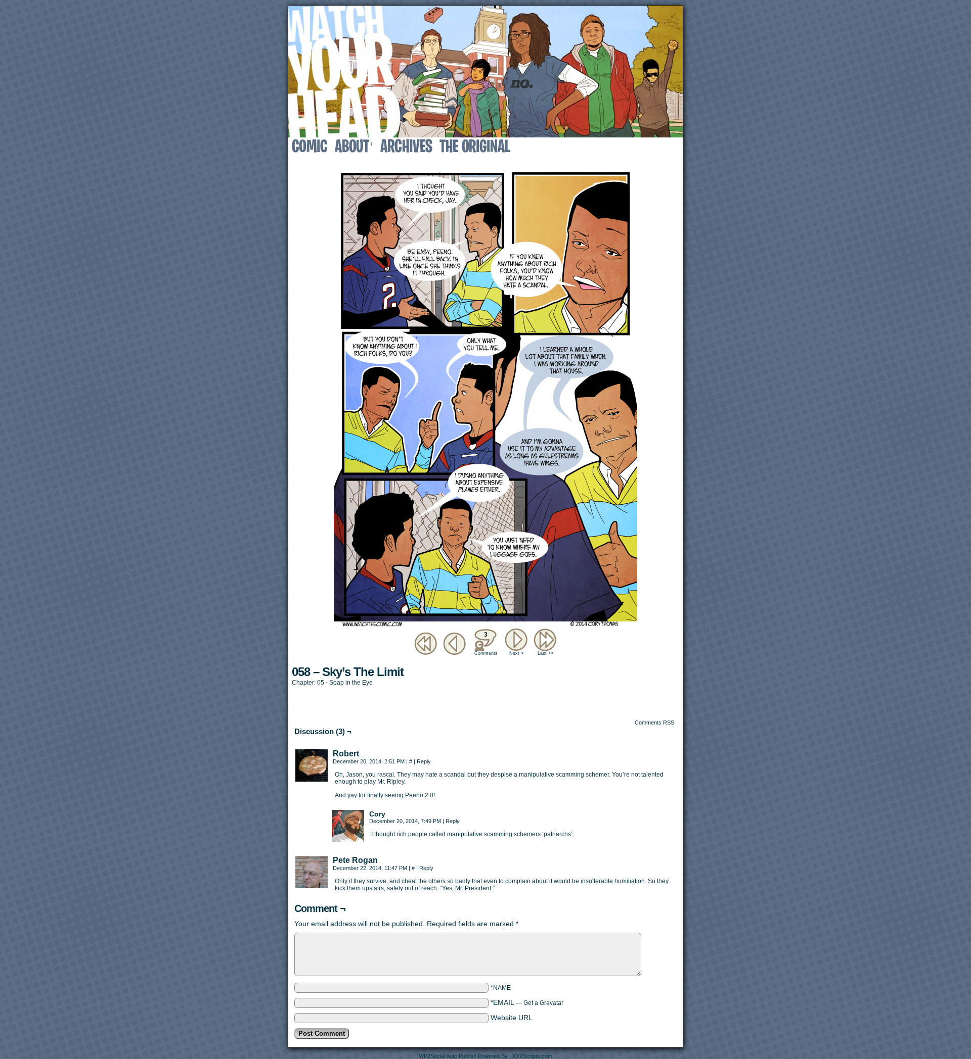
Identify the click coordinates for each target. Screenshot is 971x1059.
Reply (424, 761)
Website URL (512, 1018)
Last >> (545, 653)
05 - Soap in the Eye (345, 682)
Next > (516, 653)
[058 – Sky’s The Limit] (485, 624)
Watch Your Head (485, 71)
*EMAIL (527, 1002)
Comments (485, 643)
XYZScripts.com (532, 1056)
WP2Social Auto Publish (447, 1056)
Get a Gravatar (543, 1002)
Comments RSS (654, 722)
